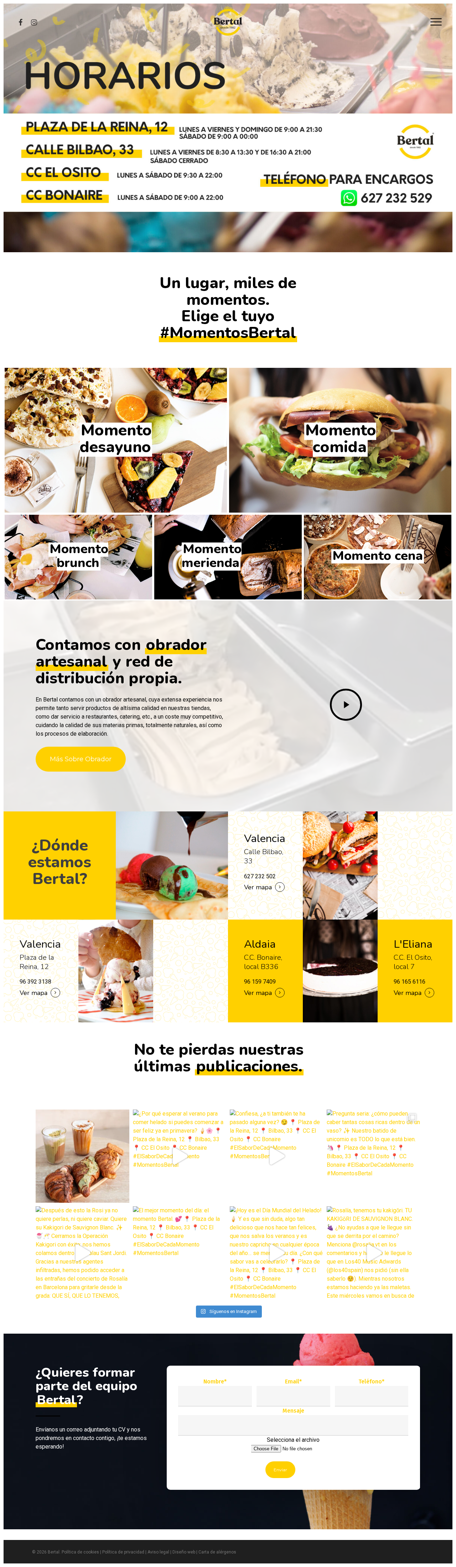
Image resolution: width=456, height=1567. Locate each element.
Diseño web (183, 1552)
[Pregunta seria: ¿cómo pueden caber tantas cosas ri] (373, 1156)
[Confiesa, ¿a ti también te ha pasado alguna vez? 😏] (276, 1156)
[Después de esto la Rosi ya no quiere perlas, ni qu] (82, 1252)
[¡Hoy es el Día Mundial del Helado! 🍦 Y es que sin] (276, 1252)
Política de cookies (80, 1552)
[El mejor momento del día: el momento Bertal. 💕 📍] (179, 1252)
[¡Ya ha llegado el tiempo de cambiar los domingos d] (82, 1156)
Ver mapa (33, 993)
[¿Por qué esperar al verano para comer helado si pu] (179, 1156)
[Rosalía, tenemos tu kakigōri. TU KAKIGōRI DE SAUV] (373, 1252)
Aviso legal (158, 1552)
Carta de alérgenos (217, 1552)
